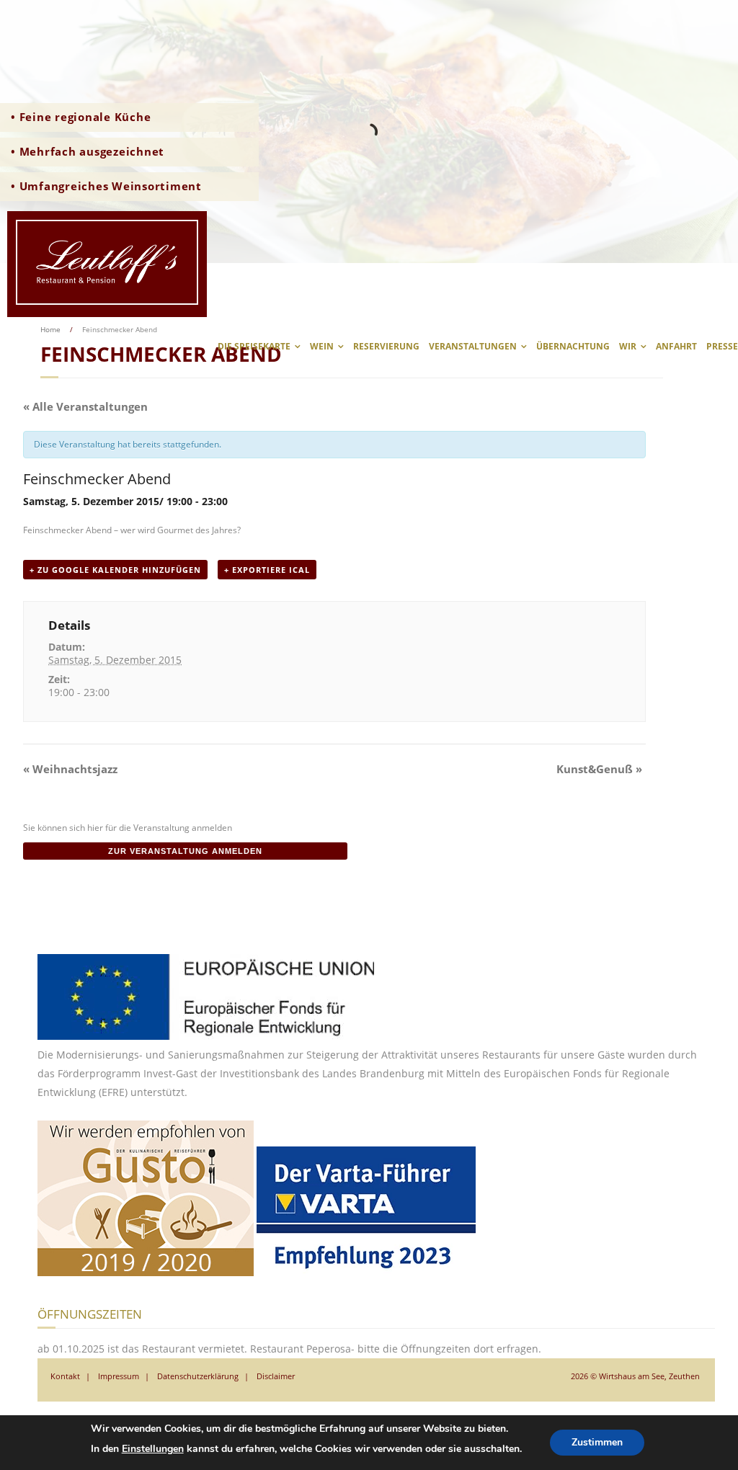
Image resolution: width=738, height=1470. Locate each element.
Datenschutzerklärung (198, 1376)
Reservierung (386, 346)
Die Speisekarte (254, 346)
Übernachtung (573, 346)
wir (627, 346)
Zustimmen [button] (597, 1442)
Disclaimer (276, 1376)
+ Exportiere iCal (267, 569)
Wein (322, 346)
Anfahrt (676, 346)
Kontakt (65, 1376)
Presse (722, 346)
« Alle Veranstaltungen (85, 406)
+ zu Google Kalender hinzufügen (115, 569)
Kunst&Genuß (599, 769)
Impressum (118, 1376)
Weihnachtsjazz (70, 769)
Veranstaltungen (473, 346)
